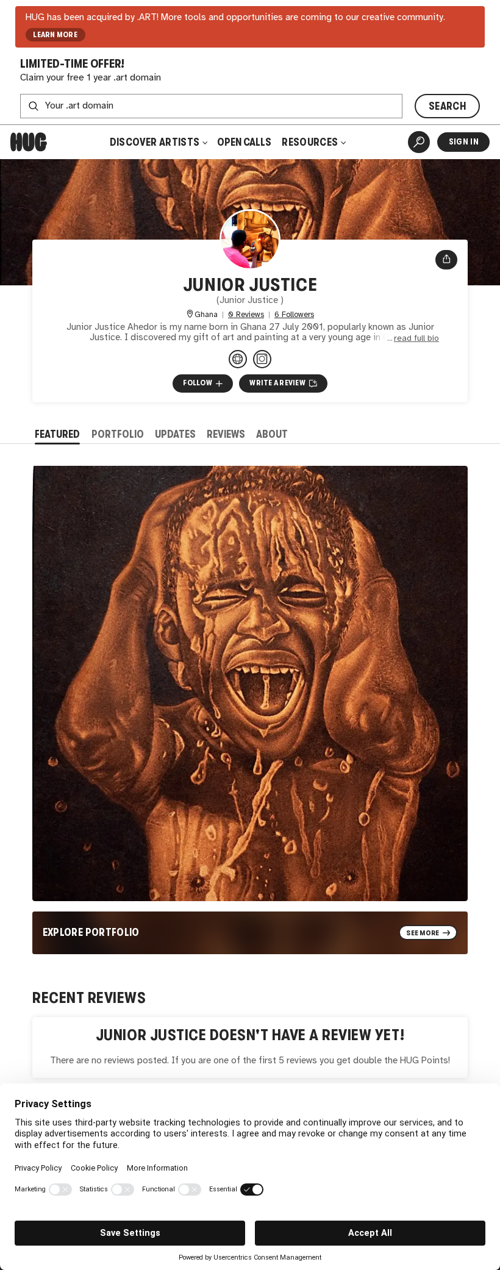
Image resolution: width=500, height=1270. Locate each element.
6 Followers (294, 315)
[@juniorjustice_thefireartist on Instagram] (262, 359)
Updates (175, 434)
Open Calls (244, 142)
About (272, 434)
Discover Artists (155, 142)
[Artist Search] (419, 142)
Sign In (464, 141)
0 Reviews (246, 315)
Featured (57, 434)
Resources (311, 142)
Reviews (226, 434)
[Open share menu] (446, 259)
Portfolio (117, 434)
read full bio (416, 338)
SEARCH (447, 106)
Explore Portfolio (91, 932)
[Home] (28, 142)
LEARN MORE (55, 34)
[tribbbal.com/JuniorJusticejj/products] (238, 359)
